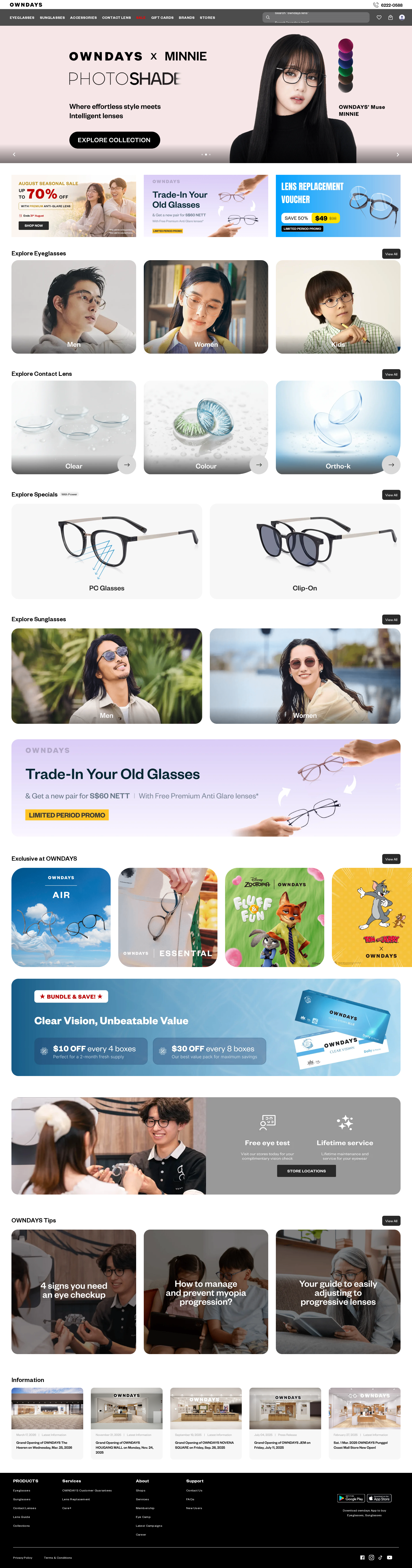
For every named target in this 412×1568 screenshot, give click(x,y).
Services (142, 1499)
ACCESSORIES (83, 17)
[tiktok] (380, 1558)
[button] (206, 94)
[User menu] (402, 17)
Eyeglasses (21, 1490)
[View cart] (390, 17)
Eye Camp (143, 1517)
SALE (141, 17)
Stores (207, 17)
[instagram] (371, 1558)
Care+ (67, 1508)
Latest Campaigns (149, 1525)
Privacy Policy (22, 1557)
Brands (187, 17)
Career (141, 1534)
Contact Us (194, 1490)
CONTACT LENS (116, 17)
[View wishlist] (379, 17)
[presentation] (61, 917)
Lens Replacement (76, 1499)
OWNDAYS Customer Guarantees (87, 1490)
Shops (140, 1490)
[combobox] (316, 17)
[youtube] (389, 1558)
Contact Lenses (24, 1508)
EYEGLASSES (22, 17)
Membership (145, 1508)
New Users (194, 1508)
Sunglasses (22, 1499)
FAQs (190, 1499)
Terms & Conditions (58, 1557)
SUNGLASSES (52, 17)
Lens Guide (21, 1517)
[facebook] (362, 1558)
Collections (21, 1525)
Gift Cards (162, 17)
